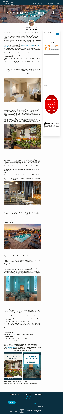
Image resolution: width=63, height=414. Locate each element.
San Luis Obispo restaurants (9, 176)
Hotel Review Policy (30, 400)
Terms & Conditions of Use (31, 403)
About (27, 3)
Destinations (43, 3)
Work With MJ (50, 3)
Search (57, 34)
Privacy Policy (28, 401)
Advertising (28, 396)
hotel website (14, 334)
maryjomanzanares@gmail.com (14, 406)
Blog (31, 3)
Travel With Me (36, 3)
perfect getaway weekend (11, 347)
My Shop (12, 402)
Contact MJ (57, 3)
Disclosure (28, 398)
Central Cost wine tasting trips (28, 45)
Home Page (23, 3)
